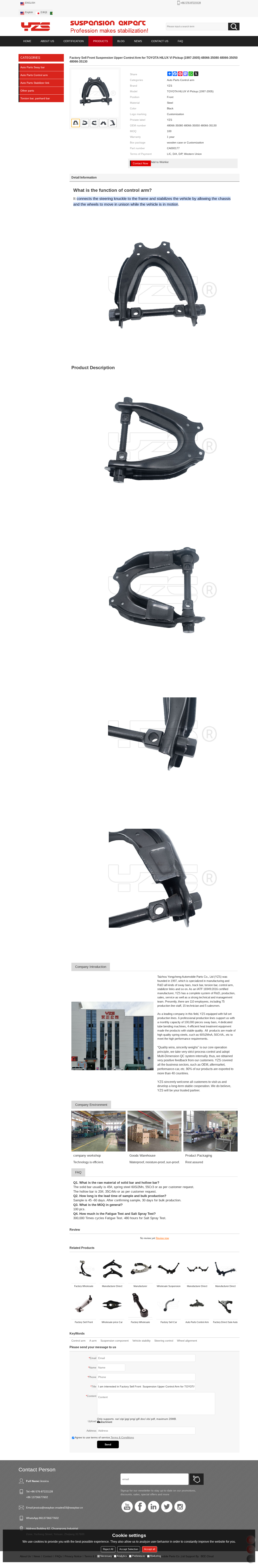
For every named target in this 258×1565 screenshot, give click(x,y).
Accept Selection (128, 1549)
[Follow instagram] (180, 1506)
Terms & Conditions (122, 1437)
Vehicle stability (141, 1340)
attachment (106, 1422)
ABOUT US (47, 41)
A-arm (93, 1340)
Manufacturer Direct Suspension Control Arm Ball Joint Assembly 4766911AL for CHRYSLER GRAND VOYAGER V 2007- (112, 1287)
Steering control (163, 1340)
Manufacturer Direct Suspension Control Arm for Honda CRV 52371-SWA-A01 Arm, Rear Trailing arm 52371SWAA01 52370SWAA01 (197, 1287)
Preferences (138, 1556)
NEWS (138, 41)
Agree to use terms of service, (104, 1437)
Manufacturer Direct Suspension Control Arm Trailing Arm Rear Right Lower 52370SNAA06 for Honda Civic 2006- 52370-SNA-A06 (225, 1287)
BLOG (121, 41)
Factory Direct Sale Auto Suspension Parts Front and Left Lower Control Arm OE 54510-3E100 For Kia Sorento (225, 1323)
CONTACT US (159, 41)
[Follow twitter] (166, 1506)
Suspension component (114, 1340)
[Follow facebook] (140, 1506)
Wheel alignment (187, 1340)
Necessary (106, 1556)
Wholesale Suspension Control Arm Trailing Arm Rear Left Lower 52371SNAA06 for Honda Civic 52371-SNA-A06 (169, 1287)
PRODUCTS (100, 41)
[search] (233, 26)
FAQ (180, 41)
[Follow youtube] (127, 1506)
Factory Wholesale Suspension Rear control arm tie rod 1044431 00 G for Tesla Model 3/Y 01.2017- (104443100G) (140, 1323)
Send (108, 1444)
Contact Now (140, 163)
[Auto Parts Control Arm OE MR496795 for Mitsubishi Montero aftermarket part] (197, 1305)
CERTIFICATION (73, 41)
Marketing (155, 1556)
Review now (162, 1238)
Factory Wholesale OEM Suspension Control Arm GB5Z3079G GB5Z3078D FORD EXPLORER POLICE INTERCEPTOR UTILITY (83, 1287)
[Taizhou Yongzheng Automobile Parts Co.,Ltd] (36, 26)
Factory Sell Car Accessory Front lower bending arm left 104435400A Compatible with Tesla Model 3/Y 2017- (168, 1323)
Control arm (78, 1340)
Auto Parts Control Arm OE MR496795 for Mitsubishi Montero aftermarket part (197, 1323)
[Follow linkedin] (153, 1506)
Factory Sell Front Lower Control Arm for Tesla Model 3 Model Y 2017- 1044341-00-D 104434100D (83, 1323)
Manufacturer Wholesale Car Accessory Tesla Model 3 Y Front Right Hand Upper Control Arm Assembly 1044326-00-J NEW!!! (140, 1287)
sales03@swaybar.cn (70, 1507)
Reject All (108, 1549)
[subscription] (196, 1479)
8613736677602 (49, 1518)
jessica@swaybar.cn (45, 1507)
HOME (27, 41)
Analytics (122, 1556)
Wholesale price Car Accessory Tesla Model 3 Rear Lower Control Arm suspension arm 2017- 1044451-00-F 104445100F (112, 1323)
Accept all (149, 1549)
